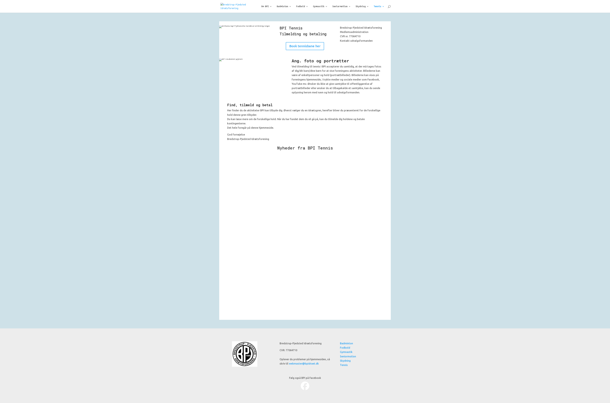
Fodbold (300, 6)
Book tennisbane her (305, 46)
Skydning (361, 6)
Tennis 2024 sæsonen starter (253, 238)
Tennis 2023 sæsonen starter (253, 277)
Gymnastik (318, 6)
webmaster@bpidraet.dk (304, 363)
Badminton (282, 6)
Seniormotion (340, 6)
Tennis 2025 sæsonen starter (253, 200)
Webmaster (240, 166)
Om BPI (265, 6)
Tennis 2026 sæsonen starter (253, 161)
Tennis (377, 6)
